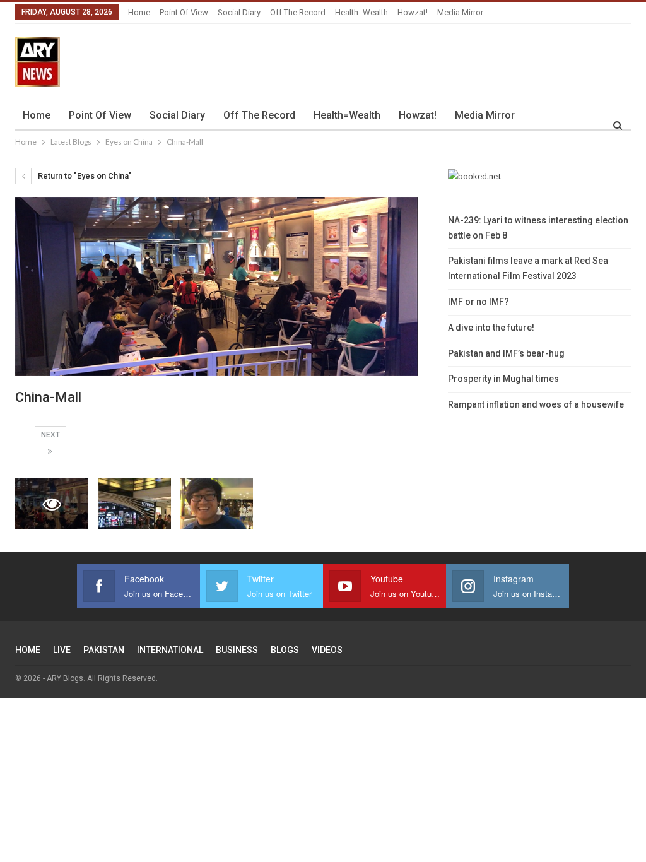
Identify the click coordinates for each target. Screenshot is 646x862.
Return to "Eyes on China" (84, 175)
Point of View (184, 12)
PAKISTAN (103, 650)
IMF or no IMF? (478, 302)
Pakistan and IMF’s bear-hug (506, 353)
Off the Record (298, 12)
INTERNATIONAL (170, 650)
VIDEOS (327, 650)
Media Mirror (460, 12)
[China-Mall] (135, 503)
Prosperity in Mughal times (503, 379)
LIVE (62, 650)
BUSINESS (237, 650)
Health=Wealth (361, 12)
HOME (27, 650)
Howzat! (412, 12)
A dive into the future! (491, 327)
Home (139, 12)
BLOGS (285, 650)
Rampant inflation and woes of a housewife (536, 404)
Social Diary (239, 12)
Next (50, 434)
